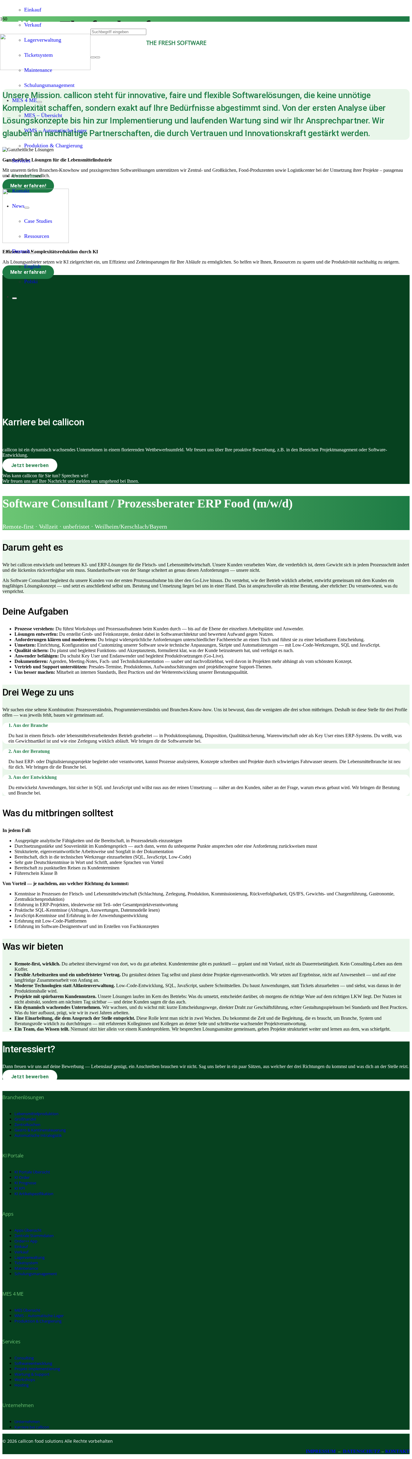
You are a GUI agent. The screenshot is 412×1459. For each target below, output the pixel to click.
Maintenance (26, 1268)
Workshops (24, 1379)
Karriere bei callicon (31, 1427)
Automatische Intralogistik (38, 1135)
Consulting (24, 1358)
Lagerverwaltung (29, 1257)
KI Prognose (25, 1182)
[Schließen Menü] (14, 298)
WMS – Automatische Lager (39, 1315)
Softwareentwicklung (33, 1363)
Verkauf (21, 1252)
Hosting (21, 1385)
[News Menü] (26, 208)
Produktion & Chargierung (38, 1321)
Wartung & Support (31, 1374)
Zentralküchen (27, 1124)
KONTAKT (397, 1451)
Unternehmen (27, 1421)
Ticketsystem (26, 1262)
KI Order (22, 1177)
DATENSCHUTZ (361, 1451)
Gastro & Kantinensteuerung (40, 1130)
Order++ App (25, 1241)
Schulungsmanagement (35, 1273)
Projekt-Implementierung (37, 1368)
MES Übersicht (27, 1310)
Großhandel (25, 1119)
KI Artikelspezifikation (33, 1193)
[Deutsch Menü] (32, 253)
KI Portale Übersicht (32, 1172)
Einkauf (21, 1246)
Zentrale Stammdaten (34, 1235)
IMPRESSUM (321, 1451)
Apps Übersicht (28, 1230)
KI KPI (19, 1188)
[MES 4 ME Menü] (39, 102)
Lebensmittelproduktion (36, 1113)
